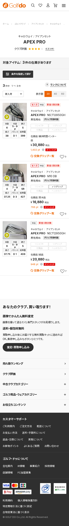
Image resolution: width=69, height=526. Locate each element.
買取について (35, 439)
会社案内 (8, 466)
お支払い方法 (10, 432)
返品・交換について (13, 439)
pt (36, 150)
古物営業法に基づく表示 (16, 512)
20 (48, 93)
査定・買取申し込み (18, 347)
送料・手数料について (33, 432)
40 (55, 93)
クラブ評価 (9, 374)
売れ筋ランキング (13, 363)
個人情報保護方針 (28, 500)
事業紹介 (35, 466)
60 (62, 93)
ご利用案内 (9, 426)
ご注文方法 (26, 426)
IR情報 (21, 466)
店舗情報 (8, 472)
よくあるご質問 (31, 446)
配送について (44, 426)
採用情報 (50, 466)
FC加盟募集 (24, 472)
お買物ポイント (11, 446)
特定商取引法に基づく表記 (17, 506)
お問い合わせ (51, 446)
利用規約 (8, 500)
